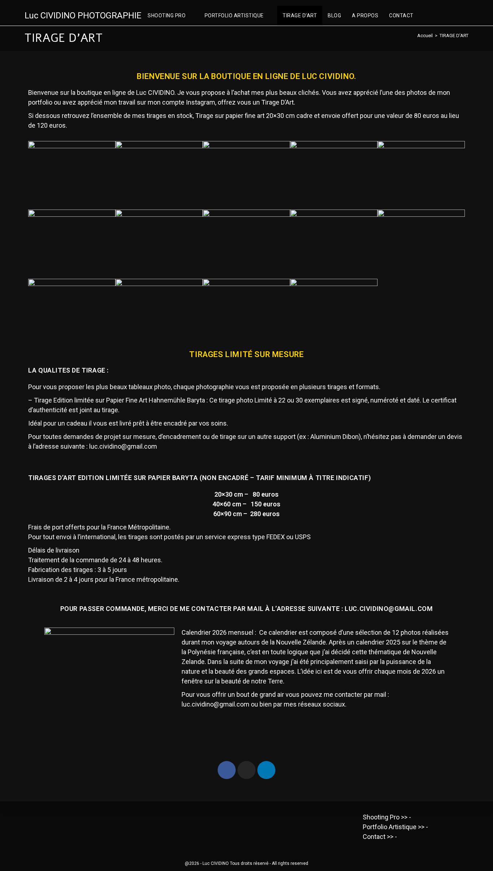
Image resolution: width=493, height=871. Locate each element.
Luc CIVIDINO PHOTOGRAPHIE (83, 15)
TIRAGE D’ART (454, 35)
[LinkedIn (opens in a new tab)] (465, 15)
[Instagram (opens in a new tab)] (454, 15)
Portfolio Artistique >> (393, 827)
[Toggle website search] (426, 16)
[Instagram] (246, 770)
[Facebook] (227, 770)
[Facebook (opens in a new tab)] (442, 15)
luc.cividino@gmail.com (123, 446)
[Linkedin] (266, 770)
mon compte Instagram (181, 102)
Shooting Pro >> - (387, 817)
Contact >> (378, 836)
